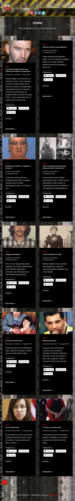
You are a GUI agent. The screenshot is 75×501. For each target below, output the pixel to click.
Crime (7, 66)
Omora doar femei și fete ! (14, 340)
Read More (10, 129)
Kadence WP (54, 495)
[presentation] (19, 51)
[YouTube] (31, 13)
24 (23, 482)
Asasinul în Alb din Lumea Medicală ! (55, 47)
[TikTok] (43, 13)
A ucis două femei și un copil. (52, 254)
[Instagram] (39, 13)
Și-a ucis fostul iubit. (12, 427)
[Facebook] (35, 13)
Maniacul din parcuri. (50, 340)
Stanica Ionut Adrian (13, 74)
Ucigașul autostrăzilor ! (13, 254)
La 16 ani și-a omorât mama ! (52, 427)
